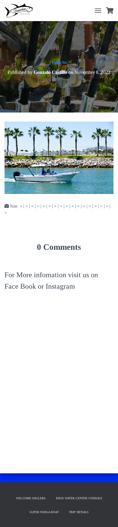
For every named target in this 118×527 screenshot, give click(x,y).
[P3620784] (59, 157)
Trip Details (79, 512)
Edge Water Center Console (79, 498)
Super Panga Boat (44, 512)
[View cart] (109, 10)
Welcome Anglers (31, 498)
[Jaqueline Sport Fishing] (21, 10)
